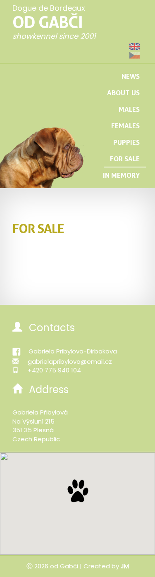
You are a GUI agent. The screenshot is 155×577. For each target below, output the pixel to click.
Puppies (126, 142)
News (131, 76)
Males (129, 109)
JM (125, 566)
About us (123, 92)
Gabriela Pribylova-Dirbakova (73, 351)
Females (125, 125)
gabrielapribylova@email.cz (70, 361)
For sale (125, 158)
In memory (121, 175)
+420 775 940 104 (54, 370)
